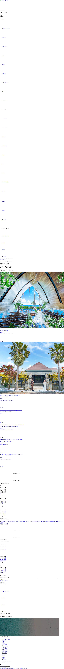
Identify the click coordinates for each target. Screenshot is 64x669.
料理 (2, 645)
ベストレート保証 (4, 648)
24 (4, 571)
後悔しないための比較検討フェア (22, 521)
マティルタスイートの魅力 (6, 639)
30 (5, 492)
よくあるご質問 (4, 653)
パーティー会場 (4, 644)
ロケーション (4, 640)
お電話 (26, 668)
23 (2, 502)
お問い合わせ (4, 256)
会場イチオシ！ (38, 521)
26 (4, 502)
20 (5, 501)
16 (2, 501)
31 (0, 493)
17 (4, 570)
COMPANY (2, 666)
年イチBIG (46, 521)
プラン (3, 642)
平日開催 (55, 521)
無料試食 (52, 521)
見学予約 (3, 242)
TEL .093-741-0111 (2, 259)
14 (0, 501)
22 (1, 502)
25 (5, 571)
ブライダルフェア (4, 641)
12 (4, 500)
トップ (1, 636)
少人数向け (59, 521)
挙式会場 (3, 643)
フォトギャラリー (4, 650)
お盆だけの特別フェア (3, 521)
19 (4, 501)
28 (0, 503)
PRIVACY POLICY (7, 666)
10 (4, 569)
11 (5, 569)
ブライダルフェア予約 (5, 591)
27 (5, 502)
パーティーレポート (5, 649)
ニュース (3, 656)
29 (4, 492)
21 (0, 502)
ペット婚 (49, 521)
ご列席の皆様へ (4, 652)
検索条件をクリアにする (4, 523)
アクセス (3, 655)
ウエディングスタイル (5, 647)
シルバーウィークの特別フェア (12, 521)
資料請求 (3, 249)
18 (5, 570)
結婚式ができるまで (5, 651)
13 (5, 500)
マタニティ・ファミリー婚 (32, 521)
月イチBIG (43, 521)
